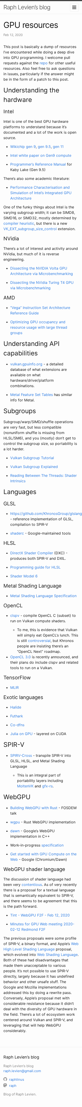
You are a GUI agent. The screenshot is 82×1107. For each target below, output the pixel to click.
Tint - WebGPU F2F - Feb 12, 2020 (40, 915)
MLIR (14, 687)
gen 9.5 (44, 146)
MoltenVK (25, 786)
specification (52, 845)
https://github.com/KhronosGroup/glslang (46, 513)
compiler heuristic (18, 223)
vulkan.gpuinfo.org (26, 364)
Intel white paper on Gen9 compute (40, 155)
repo (44, 63)
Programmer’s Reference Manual (38, 164)
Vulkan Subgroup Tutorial (32, 458)
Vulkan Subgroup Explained (34, 466)
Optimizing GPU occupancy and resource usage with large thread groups (38, 327)
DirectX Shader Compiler (31, 553)
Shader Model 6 (24, 576)
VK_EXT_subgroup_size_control (30, 229)
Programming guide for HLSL (35, 567)
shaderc (17, 533)
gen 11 (58, 146)
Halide (15, 707)
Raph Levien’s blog (26, 7)
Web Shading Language (57, 954)
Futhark (16, 716)
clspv (14, 615)
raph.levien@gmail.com (22, 1071)
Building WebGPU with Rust (33, 808)
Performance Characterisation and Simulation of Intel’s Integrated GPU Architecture (41, 192)
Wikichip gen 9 (23, 146)
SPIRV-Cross (21, 755)
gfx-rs (47, 786)
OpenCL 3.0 (20, 657)
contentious (32, 884)
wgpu (15, 822)
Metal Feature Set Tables (31, 394)
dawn (15, 831)
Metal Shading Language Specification (43, 595)
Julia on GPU (21, 733)
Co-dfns (17, 725)
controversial (39, 640)
